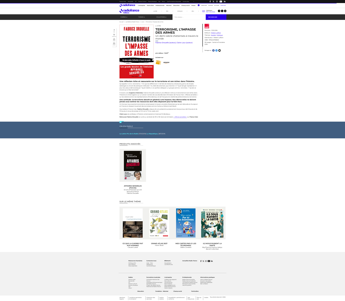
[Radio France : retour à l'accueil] (127, 5)
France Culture (142, 1)
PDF (207, 12)
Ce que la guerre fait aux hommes (133, 244)
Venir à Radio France (206, 279)
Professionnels (187, 277)
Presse (193, 5)
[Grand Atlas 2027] (159, 223)
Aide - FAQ (149, 263)
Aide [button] (114, 31)
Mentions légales (122, 298)
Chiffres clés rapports (170, 279)
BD (167, 11)
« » (180, 117)
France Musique (152, 1)
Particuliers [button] (150, 5)
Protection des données (151, 298)
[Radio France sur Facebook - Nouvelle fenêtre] (210, 1)
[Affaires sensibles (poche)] (132, 165)
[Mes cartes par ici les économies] (185, 223)
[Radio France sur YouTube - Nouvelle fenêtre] (221, 1)
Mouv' (163, 1)
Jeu (193, 11)
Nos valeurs (167, 281)
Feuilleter (212, 12)
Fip (159, 1)
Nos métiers (131, 264)
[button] (198, 5)
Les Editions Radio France (189, 282)
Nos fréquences (191, 298)
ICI (136, 1)
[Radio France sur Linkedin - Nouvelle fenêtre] (224, 1)
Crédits (206, 297)
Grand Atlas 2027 (159, 244)
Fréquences (114, 36)
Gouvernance (168, 282)
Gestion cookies (161, 298)
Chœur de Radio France (153, 285)
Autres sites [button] (186, 1)
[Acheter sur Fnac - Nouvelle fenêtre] (158, 62)
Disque (179, 11)
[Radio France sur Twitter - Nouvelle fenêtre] (213, 1)
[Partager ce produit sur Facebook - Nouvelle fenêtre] (213, 50)
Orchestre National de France (152, 280)
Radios (130, 277)
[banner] (172, 1)
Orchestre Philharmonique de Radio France (154, 283)
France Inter (122, 1)
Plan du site (199, 298)
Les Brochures (168, 264)
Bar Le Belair (204, 283)
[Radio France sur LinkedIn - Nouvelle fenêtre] (212, 261)
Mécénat (169, 5)
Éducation (176, 5)
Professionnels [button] (160, 5)
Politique (220, 35)
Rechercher (212, 17)
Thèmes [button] (140, 17)
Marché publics (186, 285)
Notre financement (170, 286)
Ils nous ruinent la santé (212, 244)
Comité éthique (151, 266)
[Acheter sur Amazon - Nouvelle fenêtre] (166, 62)
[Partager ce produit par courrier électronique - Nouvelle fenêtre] (219, 50)
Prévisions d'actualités (188, 283)
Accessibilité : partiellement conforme (176, 298)
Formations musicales (153, 277)
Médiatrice (149, 264)
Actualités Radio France (189, 260)
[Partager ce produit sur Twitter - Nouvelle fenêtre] (216, 50)
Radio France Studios (188, 279)
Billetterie (216, 5)
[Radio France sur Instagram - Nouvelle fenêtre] (217, 1)
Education (140, 291)
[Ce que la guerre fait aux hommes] (132, 223)
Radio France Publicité (189, 281)
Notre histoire (168, 288)
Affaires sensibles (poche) (133, 187)
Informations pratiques (207, 277)
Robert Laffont (216, 33)
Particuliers (195, 291)
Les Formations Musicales (174, 1)
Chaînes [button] (123, 17)
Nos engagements (169, 285)
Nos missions (168, 283)
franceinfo (130, 1)
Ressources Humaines (135, 260)
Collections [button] (160, 17)
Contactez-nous (151, 260)
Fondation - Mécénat (161, 291)
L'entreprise (168, 277)
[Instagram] (225, 11)
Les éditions (223, 5)
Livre (155, 11)
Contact (114, 44)
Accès (114, 40)
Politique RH (132, 263)
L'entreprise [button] (141, 5)
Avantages (210, 5)
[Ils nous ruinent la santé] (212, 223)
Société (213, 35)
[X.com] (222, 11)
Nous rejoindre (132, 266)
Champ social (185, 5)
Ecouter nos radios (205, 281)
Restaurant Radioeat (206, 282)
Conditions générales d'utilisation (135, 298)
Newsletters (204, 5)
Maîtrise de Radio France (153, 286)
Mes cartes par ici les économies (185, 244)
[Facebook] (219, 11)
